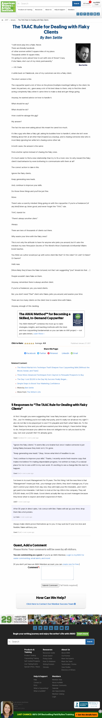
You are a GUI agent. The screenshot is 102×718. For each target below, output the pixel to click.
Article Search (47, 656)
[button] (86, 3)
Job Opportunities (58, 691)
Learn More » (38, 334)
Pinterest (54, 353)
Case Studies (66, 667)
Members (71, 10)
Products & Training (25, 10)
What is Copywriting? (41, 688)
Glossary (46, 667)
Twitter (43, 353)
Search (76, 4)
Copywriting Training (31, 658)
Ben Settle (29, 388)
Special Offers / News (32, 667)
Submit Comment (50, 585)
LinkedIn (65, 353)
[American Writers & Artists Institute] (8, 6)
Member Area (57, 680)
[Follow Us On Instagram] (91, 14)
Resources (38, 10)
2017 (7, 20)
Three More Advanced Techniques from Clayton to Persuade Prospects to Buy (50, 375)
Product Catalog (30, 656)
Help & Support (59, 10)
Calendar (55, 688)
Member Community (59, 685)
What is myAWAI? (40, 691)
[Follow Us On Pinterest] (84, 14)
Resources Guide (49, 653)
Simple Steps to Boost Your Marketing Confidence (38, 383)
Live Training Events (31, 664)
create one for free (70, 564)
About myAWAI (57, 683)
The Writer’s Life (34, 392)
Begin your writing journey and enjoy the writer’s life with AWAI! (50, 633)
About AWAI (65, 653)
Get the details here (87, 714)
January (13, 20)
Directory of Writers (68, 670)
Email (75, 353)
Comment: (34, 567)
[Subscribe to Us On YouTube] (94, 14)
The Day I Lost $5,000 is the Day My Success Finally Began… (42, 379)
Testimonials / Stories (68, 664)
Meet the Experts (67, 659)
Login (54, 697)
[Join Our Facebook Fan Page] (77, 14)
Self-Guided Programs (32, 661)
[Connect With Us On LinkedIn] (88, 14)
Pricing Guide (47, 659)
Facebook (31, 353)
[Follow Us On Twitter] (81, 14)
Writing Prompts (48, 664)
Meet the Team (66, 661)
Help (35, 680)
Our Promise (65, 656)
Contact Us (37, 683)
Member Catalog (58, 694)
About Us (48, 10)
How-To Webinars (49, 661)
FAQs (35, 685)
